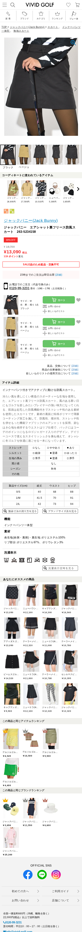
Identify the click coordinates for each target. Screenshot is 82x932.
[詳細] (58, 274)
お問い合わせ (20, 900)
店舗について (60, 900)
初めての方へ (20, 891)
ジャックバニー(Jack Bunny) (31, 220)
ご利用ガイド (60, 891)
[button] (75, 89)
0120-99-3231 (19, 288)
